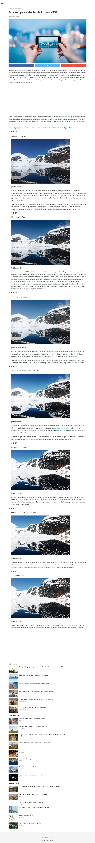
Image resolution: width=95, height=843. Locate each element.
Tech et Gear (12, 8)
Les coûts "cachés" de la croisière (29, 751)
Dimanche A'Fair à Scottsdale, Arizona (30, 823)
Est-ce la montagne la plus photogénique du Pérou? (34, 683)
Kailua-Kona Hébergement (27, 759)
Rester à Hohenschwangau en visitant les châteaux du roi (36, 743)
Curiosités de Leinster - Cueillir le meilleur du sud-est (34, 767)
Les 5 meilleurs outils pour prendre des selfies (32, 707)
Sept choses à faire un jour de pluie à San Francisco (34, 807)
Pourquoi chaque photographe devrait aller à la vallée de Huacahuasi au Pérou (42, 667)
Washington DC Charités (26, 815)
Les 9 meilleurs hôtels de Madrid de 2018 (31, 802)
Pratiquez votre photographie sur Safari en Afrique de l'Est (36, 699)
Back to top (47, 834)
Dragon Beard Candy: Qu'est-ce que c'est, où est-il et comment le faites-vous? (42, 735)
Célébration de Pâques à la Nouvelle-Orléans (32, 718)
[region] (47, 100)
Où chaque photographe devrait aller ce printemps (34, 675)
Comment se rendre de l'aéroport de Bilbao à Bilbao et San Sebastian (39, 786)
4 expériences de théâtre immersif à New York (32, 775)
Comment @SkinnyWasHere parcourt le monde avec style (36, 691)
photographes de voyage (62, 428)
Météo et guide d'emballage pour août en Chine (33, 794)
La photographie (20, 8)
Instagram (63, 117)
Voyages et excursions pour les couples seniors (33, 726)
